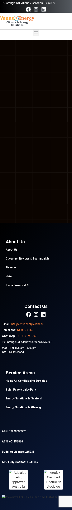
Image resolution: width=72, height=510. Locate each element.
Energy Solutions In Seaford (24, 398)
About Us (11, 249)
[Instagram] (36, 9)
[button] (36, 33)
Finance (11, 267)
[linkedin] (43, 314)
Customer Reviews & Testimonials (28, 258)
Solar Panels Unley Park (21, 389)
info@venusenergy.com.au (27, 324)
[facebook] (28, 314)
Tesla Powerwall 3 (17, 285)
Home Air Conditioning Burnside (26, 380)
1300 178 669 (25, 330)
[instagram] (36, 314)
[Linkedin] (43, 9)
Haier (9, 276)
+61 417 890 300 (26, 335)
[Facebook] (28, 9)
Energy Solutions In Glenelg (23, 407)
